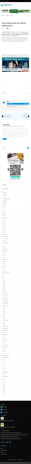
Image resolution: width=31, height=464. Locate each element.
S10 (3, 359)
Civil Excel (2, 448)
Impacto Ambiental (5, 292)
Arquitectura (4, 205)
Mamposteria (4, 313)
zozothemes (20, 459)
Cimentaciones (4, 228)
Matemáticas (4, 317)
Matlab (4, 322)
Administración (4, 192)
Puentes (4, 353)
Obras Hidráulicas (5, 338)
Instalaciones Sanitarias (5, 305)
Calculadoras (4, 213)
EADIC (8, 101)
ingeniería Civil (2, 452)
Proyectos (4, 351)
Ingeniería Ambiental (5, 294)
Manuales (4, 315)
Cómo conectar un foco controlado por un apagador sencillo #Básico (12, 438)
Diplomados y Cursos (5, 251)
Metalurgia (4, 332)
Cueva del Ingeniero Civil (4, 450)
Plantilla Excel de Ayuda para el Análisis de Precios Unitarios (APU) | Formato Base (18, 434)
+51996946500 (5, 409)
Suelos (4, 370)
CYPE (3, 244)
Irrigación (4, 307)
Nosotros (3, 15)
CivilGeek (4, 230)
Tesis (3, 378)
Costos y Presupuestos (5, 242)
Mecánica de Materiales (6, 328)
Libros (3, 309)
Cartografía (4, 223)
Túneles (4, 386)
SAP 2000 (4, 361)
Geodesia (4, 280)
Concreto (4, 232)
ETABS (3, 267)
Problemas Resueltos (5, 345)
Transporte (4, 384)
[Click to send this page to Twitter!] (25, 93)
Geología (4, 282)
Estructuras (4, 265)
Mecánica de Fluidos (5, 326)
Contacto (11, 15)
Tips (3, 380)
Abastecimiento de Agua (6, 188)
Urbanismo (4, 388)
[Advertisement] (15, 48)
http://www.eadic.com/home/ (18, 103)
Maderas (4, 311)
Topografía (4, 382)
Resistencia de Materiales (6, 357)
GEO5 (3, 278)
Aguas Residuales (5, 194)
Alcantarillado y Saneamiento (6, 198)
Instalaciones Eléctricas (5, 303)
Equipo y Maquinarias (5, 259)
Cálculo (4, 215)
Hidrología (4, 288)
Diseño (4, 253)
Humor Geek (4, 290)
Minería (4, 336)
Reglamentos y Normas (5, 355)
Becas (3, 209)
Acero (3, 190)
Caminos (4, 219)
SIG (3, 363)
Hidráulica (4, 286)
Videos (4, 393)
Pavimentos (4, 340)
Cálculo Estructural (5, 217)
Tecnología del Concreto (6, 376)
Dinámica (4, 246)
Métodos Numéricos (5, 334)
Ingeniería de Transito (5, 301)
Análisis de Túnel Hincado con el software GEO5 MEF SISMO (8, 427)
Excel (3, 269)
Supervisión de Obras (5, 372)
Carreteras (4, 221)
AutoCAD (4, 207)
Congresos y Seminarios (6, 238)
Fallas (3, 274)
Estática (4, 263)
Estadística (4, 261)
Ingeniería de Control (5, 299)
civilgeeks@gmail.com (5, 412)
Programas (4, 349)
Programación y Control (5, 347)
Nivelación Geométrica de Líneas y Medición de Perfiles (7, 420)
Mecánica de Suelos (5, 330)
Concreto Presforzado (5, 236)
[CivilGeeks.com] (6, 5)
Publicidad (7, 15)
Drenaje (4, 255)
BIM (9, 28)
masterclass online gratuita (15, 34)
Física (3, 276)
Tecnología (4, 374)
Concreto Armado (5, 234)
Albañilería (4, 196)
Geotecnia (4, 284)
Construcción (4, 240)
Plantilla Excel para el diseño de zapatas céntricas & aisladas (10, 436)
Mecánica (4, 324)
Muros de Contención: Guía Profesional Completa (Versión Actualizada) (12, 432)
